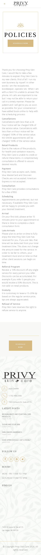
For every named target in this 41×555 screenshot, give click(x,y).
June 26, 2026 (6, 442)
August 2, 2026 (6, 434)
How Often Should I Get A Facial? (16, 440)
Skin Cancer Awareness (12, 432)
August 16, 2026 (7, 419)
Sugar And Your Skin (11, 424)
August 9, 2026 (6, 426)
